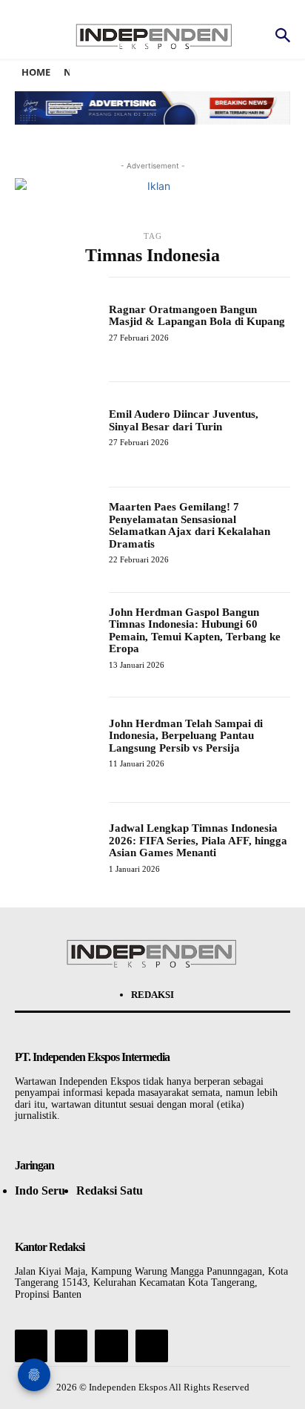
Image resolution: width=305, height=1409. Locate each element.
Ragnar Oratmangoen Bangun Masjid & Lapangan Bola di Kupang (197, 315)
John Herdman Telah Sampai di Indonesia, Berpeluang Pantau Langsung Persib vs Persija (186, 735)
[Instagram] (71, 1346)
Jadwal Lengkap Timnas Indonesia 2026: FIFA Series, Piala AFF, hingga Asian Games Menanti (198, 840)
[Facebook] (31, 1346)
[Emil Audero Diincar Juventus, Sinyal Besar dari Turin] (56, 422)
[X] (111, 1346)
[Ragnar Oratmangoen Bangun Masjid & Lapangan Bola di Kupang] (56, 318)
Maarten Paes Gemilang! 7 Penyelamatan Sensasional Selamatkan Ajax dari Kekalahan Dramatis (189, 525)
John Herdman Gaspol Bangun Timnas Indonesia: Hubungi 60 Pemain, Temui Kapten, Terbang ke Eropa (195, 630)
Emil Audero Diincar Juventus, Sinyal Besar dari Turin (183, 420)
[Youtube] (151, 1346)
